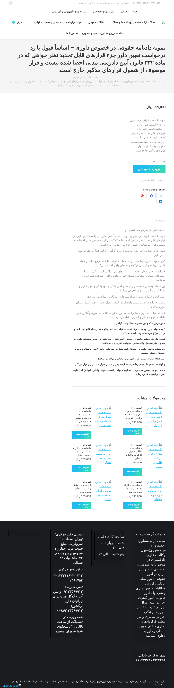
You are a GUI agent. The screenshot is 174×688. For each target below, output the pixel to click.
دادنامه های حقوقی (148, 180)
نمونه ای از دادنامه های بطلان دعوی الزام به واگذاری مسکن (133, 451)
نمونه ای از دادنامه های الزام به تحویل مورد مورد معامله (133, 486)
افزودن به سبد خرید (149, 169)
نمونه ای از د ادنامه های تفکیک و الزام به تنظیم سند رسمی (82, 486)
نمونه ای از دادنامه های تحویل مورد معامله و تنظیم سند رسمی (83, 414)
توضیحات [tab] (160, 220)
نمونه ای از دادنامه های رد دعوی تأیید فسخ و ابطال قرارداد (133, 412)
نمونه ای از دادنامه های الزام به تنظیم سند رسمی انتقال (82, 449)
